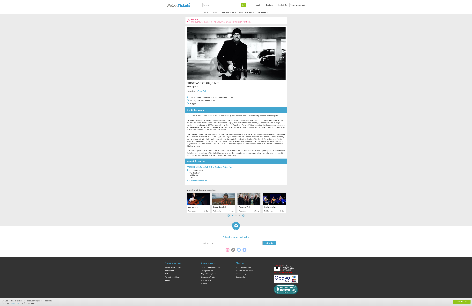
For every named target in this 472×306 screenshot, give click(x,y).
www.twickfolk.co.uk (198, 181)
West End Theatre (228, 12)
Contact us (169, 280)
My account (169, 271)
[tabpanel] (198, 202)
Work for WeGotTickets (244, 271)
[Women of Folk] (249, 198)
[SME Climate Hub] (286, 294)
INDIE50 (204, 283)
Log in (258, 5)
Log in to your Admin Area (210, 267)
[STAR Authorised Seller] (284, 272)
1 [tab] (232, 215)
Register (269, 5)
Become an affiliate (208, 277)
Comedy (215, 12)
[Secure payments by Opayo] (286, 282)
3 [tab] (239, 215)
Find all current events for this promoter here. (232, 22)
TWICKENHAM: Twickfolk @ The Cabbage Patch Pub (209, 167)
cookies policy (15, 303)
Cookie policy (241, 277)
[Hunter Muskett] (274, 198)
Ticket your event (297, 5)
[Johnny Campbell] (223, 198)
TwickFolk (202, 91)
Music (206, 12)
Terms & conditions (172, 277)
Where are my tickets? (173, 267)
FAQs (167, 274)
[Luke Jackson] (198, 198)
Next (243, 215)
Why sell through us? (208, 274)
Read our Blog (206, 280)
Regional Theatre (246, 12)
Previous (228, 215)
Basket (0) (282, 5)
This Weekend (262, 12)
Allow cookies (461, 301)
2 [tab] (236, 215)
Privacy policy (241, 274)
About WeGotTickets (243, 267)
